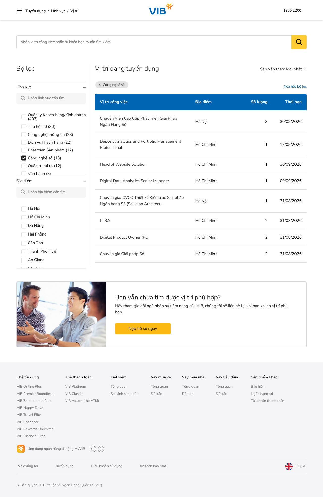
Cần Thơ (35, 243)
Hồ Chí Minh (39, 217)
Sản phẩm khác (264, 377)
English (299, 466)
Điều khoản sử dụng (106, 466)
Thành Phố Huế (42, 251)
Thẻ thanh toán (78, 377)
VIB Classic (74, 393)
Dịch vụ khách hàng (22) (49, 142)
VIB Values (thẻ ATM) (82, 400)
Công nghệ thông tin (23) (50, 135)
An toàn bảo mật (153, 466)
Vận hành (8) (39, 174)
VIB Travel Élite (29, 414)
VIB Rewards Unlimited (35, 429)
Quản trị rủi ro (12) (44, 166)
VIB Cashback (28, 422)
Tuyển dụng (36, 11)
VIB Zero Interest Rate (34, 400)
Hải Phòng (37, 234)
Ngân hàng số (262, 393)
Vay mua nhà (193, 377)
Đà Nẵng (36, 226)
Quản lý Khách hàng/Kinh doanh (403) (57, 117)
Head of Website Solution (123, 164)
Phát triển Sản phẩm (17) (50, 150)
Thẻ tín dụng (28, 377)
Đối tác (156, 393)
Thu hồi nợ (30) (42, 127)
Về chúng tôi (28, 466)
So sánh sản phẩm (125, 393)
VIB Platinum (75, 386)
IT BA (105, 220)
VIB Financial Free (31, 436)
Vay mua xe (161, 377)
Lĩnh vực (58, 11)
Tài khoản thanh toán (267, 400)
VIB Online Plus (29, 386)
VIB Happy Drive (30, 407)
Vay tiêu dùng (227, 377)
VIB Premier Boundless (35, 393)
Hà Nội (34, 208)
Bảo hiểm (258, 386)
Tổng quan (119, 386)
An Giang (36, 260)
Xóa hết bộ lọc (295, 87)
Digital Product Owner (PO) (125, 237)
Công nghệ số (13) (44, 158)
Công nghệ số (114, 84)
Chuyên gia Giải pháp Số (122, 254)
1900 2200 (292, 10)
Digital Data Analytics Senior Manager (134, 181)
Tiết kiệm (118, 377)
